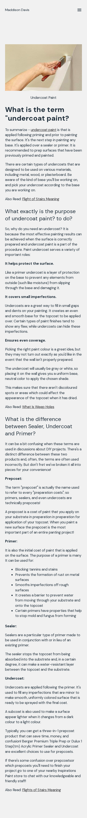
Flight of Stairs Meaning (40, 199)
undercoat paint (43, 129)
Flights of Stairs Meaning (41, 790)
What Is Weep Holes (38, 406)
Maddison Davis (17, 10)
